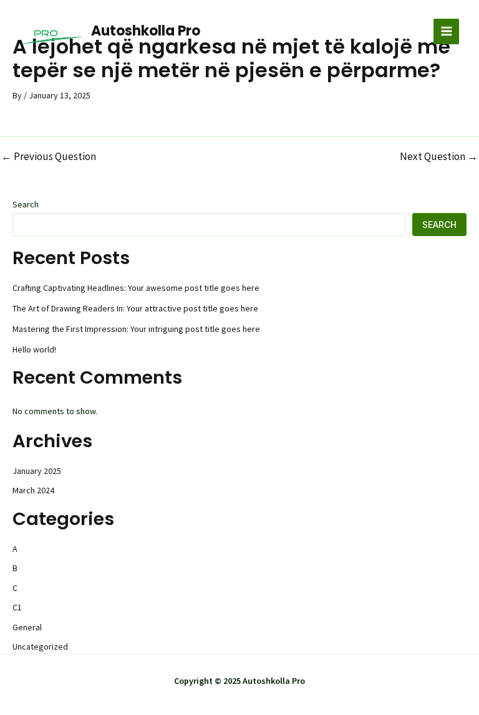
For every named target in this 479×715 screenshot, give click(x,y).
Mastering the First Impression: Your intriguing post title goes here (136, 328)
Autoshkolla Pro (145, 30)
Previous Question (48, 156)
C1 (17, 607)
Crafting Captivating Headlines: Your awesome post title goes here (135, 287)
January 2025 (36, 470)
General (27, 627)
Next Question (439, 156)
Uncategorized (40, 646)
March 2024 (33, 490)
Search (25, 204)
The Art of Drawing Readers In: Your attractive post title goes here (135, 308)
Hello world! (34, 349)
